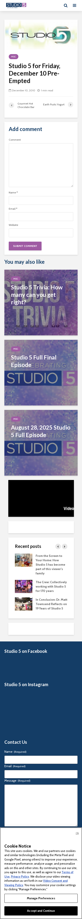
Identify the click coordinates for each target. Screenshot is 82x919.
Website (13, 225)
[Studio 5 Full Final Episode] (41, 372)
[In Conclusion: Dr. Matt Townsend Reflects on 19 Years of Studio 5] (23, 604)
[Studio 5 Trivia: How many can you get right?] (41, 302)
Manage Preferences (41, 898)
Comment (15, 139)
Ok (77, 833)
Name (13, 192)
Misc (13, 56)
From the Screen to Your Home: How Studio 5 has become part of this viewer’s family (50, 564)
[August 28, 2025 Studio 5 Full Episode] (41, 442)
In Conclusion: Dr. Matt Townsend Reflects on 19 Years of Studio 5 (51, 604)
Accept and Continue (41, 910)
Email (13, 208)
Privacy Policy (20, 876)
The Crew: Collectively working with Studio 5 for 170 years (51, 586)
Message (17, 781)
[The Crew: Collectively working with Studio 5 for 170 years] (23, 586)
